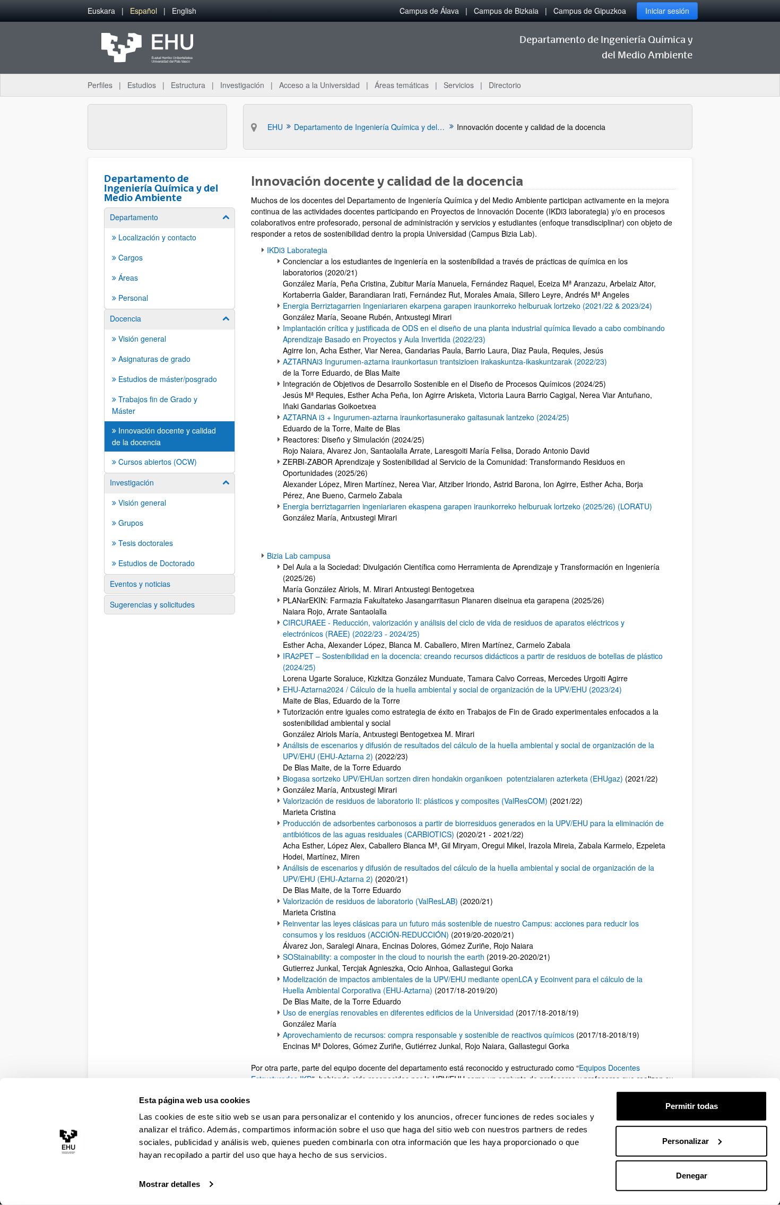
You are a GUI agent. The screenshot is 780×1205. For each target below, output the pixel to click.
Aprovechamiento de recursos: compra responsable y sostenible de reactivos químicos (428, 1034)
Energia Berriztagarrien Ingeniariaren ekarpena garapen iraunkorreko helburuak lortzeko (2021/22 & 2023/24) (468, 305)
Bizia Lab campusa (299, 555)
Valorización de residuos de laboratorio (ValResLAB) (370, 901)
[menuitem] (101, 11)
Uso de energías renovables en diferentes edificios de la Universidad (399, 1012)
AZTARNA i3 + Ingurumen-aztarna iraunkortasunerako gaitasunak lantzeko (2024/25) (426, 417)
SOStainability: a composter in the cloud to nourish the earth (383, 956)
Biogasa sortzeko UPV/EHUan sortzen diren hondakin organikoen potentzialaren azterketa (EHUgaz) (453, 778)
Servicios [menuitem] (459, 85)
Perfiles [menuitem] (100, 85)
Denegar (691, 1175)
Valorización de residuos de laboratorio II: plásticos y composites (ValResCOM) (415, 800)
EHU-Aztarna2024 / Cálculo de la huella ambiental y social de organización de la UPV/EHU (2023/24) (452, 689)
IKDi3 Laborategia (297, 250)
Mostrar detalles (169, 1184)
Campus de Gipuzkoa (589, 10)
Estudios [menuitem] (141, 85)
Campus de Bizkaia (506, 10)
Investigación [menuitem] (242, 85)
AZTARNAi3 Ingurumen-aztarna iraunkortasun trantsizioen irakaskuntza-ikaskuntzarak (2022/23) (446, 361)
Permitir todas (691, 1106)
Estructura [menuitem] (188, 85)
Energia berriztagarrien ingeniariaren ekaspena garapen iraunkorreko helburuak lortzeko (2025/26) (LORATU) (467, 506)
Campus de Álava (429, 10)
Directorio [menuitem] (505, 85)
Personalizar (685, 1140)
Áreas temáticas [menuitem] (402, 85)
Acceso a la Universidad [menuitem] (319, 85)
